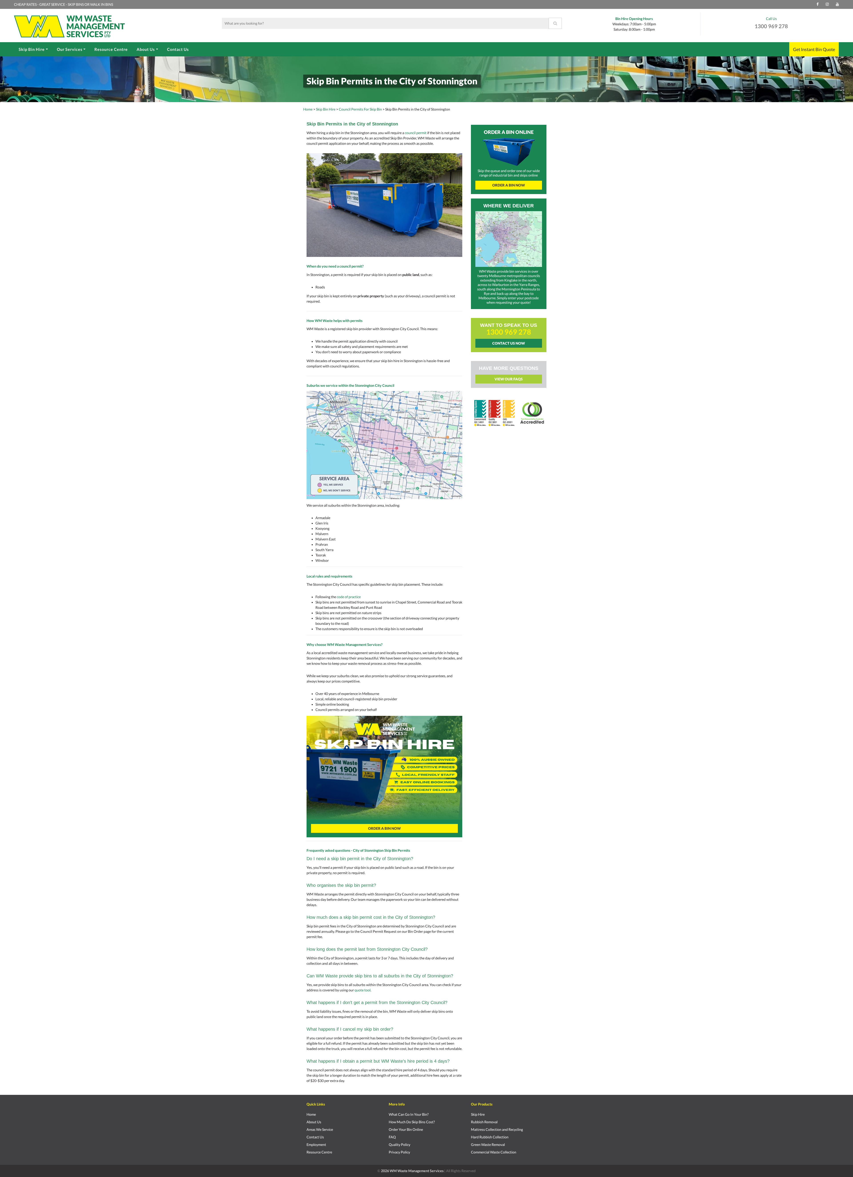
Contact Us (178, 49)
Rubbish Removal (484, 1122)
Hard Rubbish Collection (489, 1137)
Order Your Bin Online (406, 1129)
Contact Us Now (508, 343)
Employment (316, 1144)
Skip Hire (478, 1114)
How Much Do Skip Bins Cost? (412, 1122)
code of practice (349, 597)
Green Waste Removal (488, 1144)
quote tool (363, 990)
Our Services (69, 49)
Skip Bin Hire (32, 49)
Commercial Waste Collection (493, 1152)
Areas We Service (320, 1129)
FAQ (392, 1137)
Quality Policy (399, 1144)
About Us (146, 49)
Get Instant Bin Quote (814, 49)
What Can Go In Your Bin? (408, 1114)
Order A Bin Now (384, 828)
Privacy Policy (399, 1152)
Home (308, 109)
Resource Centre (111, 49)
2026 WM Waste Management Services (412, 1171)
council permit (415, 133)
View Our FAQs (508, 379)
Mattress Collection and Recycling (497, 1129)
